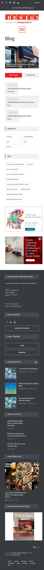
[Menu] (22, 29)
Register (22, 352)
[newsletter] (18, 2)
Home (10, 561)
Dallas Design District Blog (17, 184)
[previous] (2, 8)
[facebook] (6, 2)
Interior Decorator (14, 199)
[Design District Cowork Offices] (22, 250)
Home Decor (25, 189)
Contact (25, 563)
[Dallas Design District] (22, 20)
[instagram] (14, 2)
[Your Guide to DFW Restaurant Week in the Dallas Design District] (23, 476)
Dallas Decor (12, 189)
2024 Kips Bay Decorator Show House (20, 102)
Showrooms (11, 91)
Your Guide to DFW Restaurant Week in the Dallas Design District (16, 495)
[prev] (13, 370)
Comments (30, 75)
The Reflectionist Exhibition (28, 369)
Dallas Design (12, 169)
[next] (7, 8)
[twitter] (10, 2)
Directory (23, 561)
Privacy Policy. (16, 555)
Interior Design (13, 179)
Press (9, 105)
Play (25, 142)
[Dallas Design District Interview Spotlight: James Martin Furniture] (22, 57)
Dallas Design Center (15, 174)
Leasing (32, 563)
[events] (2, 2)
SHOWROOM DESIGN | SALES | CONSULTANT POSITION (15, 423)
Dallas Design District (15, 164)
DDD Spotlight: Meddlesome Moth (19, 116)
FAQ (9, 565)
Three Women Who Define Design (19, 89)
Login (22, 345)
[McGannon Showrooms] (22, 219)
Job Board (11, 563)
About (16, 561)
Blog (18, 563)
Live (8, 142)
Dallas (30, 164)
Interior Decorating (14, 194)
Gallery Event (23, 371)
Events (9, 119)
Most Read (13, 75)
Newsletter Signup (22, 328)
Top (34, 547)
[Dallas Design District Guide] (23, 540)
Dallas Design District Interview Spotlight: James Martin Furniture (20, 65)
